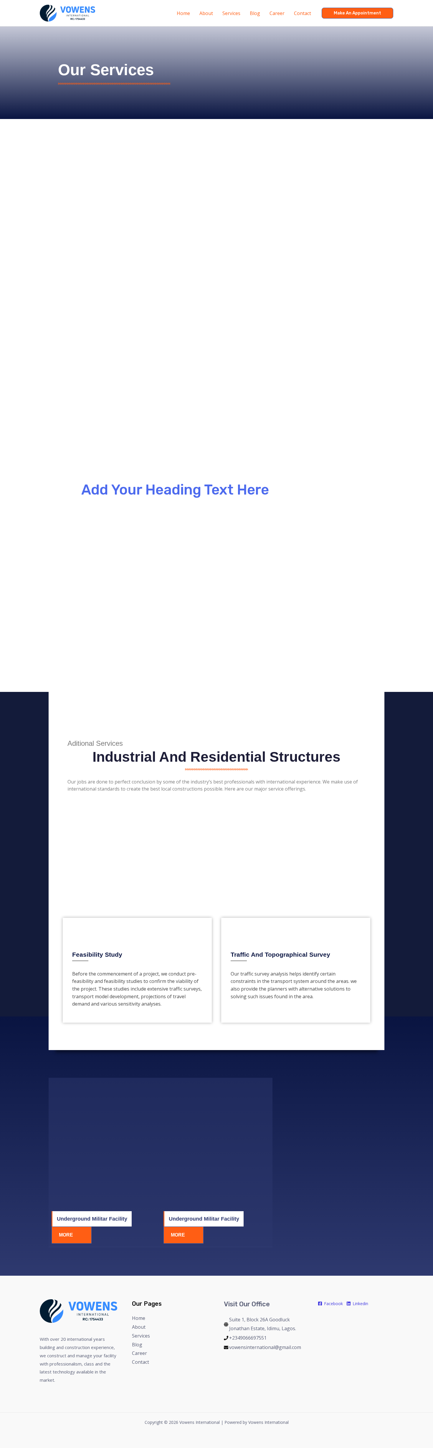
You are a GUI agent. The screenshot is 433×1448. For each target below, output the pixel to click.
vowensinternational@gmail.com (265, 1347)
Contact (140, 1362)
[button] (357, 13)
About (139, 1327)
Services (141, 1336)
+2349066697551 (248, 1338)
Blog (137, 1344)
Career (139, 1353)
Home (138, 1318)
